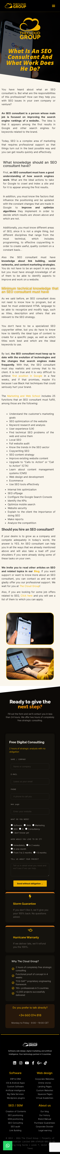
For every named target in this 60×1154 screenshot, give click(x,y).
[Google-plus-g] (39, 1063)
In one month (20, 849)
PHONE (13, 789)
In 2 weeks (34, 845)
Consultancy (34, 829)
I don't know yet (21, 832)
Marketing (40, 825)
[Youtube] (27, 1063)
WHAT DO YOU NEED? (20, 819)
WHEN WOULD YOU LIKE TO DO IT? (26, 839)
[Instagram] (21, 1063)
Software (18, 825)
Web (28, 825)
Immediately (19, 845)
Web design (44, 1073)
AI (23, 829)
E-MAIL (14, 774)
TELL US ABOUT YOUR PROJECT (25, 859)
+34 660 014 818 (30, 1015)
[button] (53, 5)
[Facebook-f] (33, 1063)
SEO (16, 829)
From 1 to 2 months (23, 852)
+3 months (41, 852)
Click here (27, 595)
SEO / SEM (15, 1105)
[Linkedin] (14, 1063)
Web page (15, 804)
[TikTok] (45, 1063)
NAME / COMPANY (18, 759)
